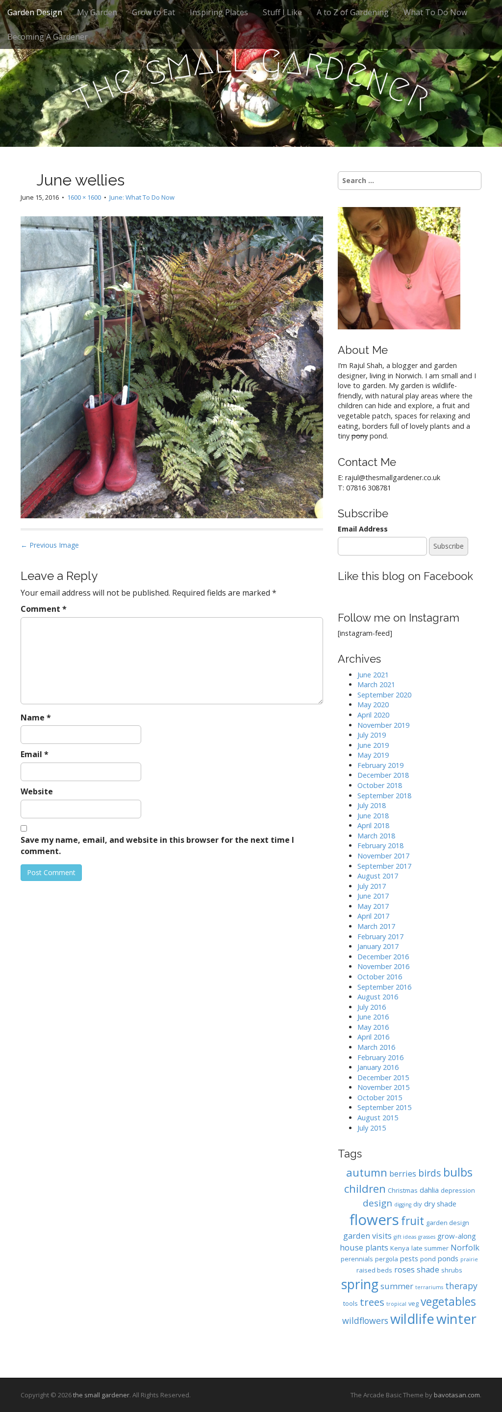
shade (428, 1269)
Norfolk (465, 1247)
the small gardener (101, 1394)
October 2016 (379, 976)
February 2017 (380, 936)
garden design (447, 1222)
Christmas (403, 1190)
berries (402, 1173)
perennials (357, 1258)
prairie (469, 1259)
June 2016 (373, 1016)
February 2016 (380, 1057)
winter (456, 1319)
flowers (374, 1219)
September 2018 (384, 795)
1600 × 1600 (84, 197)
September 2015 (384, 1107)
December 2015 (383, 1077)
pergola (386, 1258)
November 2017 (383, 855)
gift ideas (405, 1236)
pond (428, 1258)
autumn (366, 1172)
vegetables (448, 1301)
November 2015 (383, 1087)
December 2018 (383, 775)
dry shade (440, 1203)
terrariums (429, 1287)
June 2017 (373, 896)
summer (396, 1286)
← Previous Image (50, 545)
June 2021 (373, 674)
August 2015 (377, 1117)
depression (458, 1190)
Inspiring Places (219, 12)
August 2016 (377, 996)
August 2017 (377, 875)
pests (409, 1258)
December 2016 (383, 956)
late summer (430, 1248)
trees (372, 1302)
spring (359, 1284)
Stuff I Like (282, 12)
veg (413, 1303)
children (365, 1188)
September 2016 (384, 987)
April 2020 (373, 714)
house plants (364, 1247)
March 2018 (376, 835)
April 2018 (373, 825)
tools (350, 1303)
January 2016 (378, 1067)
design (377, 1203)
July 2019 (371, 735)
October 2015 (379, 1097)
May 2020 (373, 704)
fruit (412, 1220)
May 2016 (373, 1027)
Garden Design (34, 12)
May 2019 (373, 755)
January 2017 (378, 946)
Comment (44, 608)
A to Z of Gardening (353, 12)
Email (35, 754)
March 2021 (376, 684)
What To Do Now (435, 12)
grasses (426, 1236)
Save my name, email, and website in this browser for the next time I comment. (157, 845)
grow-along (456, 1236)
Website (37, 791)
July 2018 (371, 805)
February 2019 (380, 765)
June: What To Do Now (142, 197)
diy (417, 1204)
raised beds (374, 1270)
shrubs (451, 1270)
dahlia (429, 1190)
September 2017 (384, 866)
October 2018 (379, 785)
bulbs (458, 1172)
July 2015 (371, 1128)
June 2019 (373, 745)
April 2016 (373, 1037)
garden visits (367, 1235)
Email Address (363, 528)
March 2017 (376, 926)
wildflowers (365, 1320)
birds (429, 1173)
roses (404, 1269)
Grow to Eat (153, 12)
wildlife (412, 1319)
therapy (461, 1286)
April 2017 (373, 916)
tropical (396, 1303)
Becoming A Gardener (47, 36)
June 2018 (373, 815)
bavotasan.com (457, 1394)
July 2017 (371, 886)
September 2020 (384, 694)
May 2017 (373, 906)
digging (402, 1204)
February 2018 (380, 845)
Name (36, 717)
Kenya (399, 1248)
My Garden (97, 12)
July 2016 (371, 1007)
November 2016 (383, 966)
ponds (448, 1258)
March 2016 (376, 1047)
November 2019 (383, 725)
